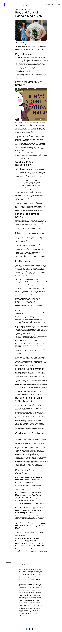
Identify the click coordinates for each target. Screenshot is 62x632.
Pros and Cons (8, 562)
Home (16, 9)
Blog (19, 9)
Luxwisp (3, 622)
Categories (24, 3)
